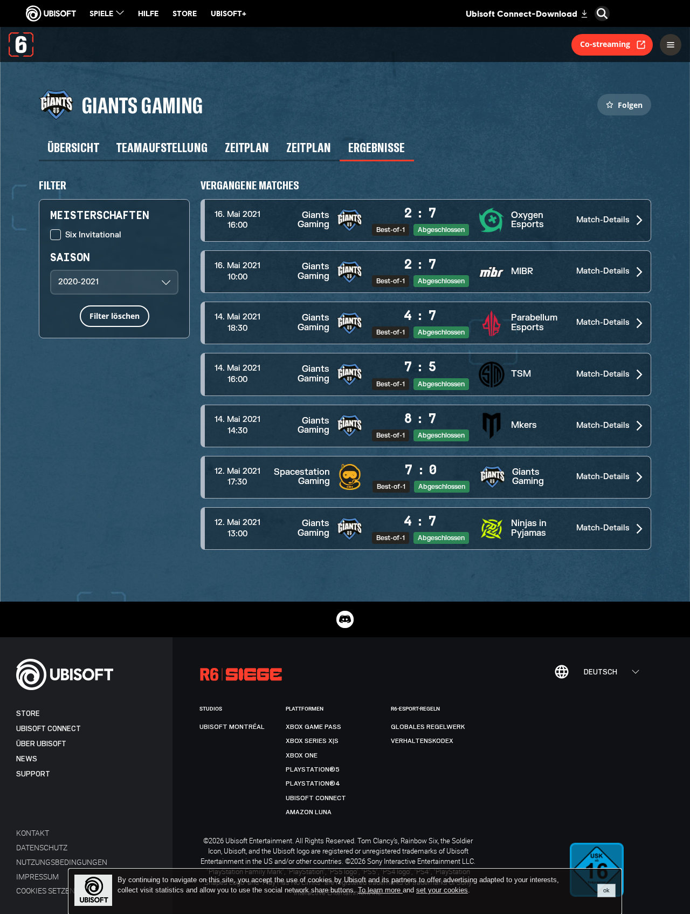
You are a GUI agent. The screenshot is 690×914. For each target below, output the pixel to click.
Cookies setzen (45, 890)
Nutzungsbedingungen (61, 862)
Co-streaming (605, 44)
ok (606, 890)
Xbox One (302, 755)
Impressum (37, 876)
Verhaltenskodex (422, 741)
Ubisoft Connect (48, 729)
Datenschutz (41, 847)
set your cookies (442, 890)
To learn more (380, 890)
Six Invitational (93, 235)
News (26, 759)
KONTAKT (32, 833)
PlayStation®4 (313, 783)
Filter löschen (114, 316)
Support (33, 774)
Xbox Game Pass (313, 727)
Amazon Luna (309, 812)
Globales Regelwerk (428, 727)
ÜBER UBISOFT (41, 744)
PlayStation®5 (313, 769)
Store (28, 714)
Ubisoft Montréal (232, 727)
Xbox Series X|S (312, 741)
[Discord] (345, 619)
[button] (426, 220)
